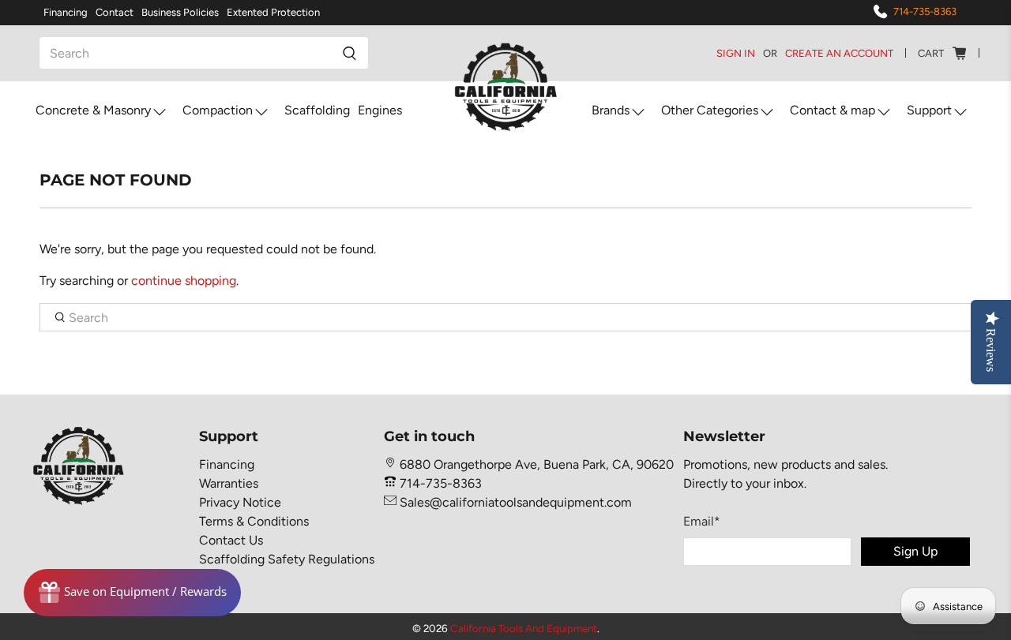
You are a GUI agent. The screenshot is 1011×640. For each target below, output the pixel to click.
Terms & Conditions (254, 521)
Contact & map (832, 110)
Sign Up (915, 551)
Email (701, 521)
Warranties (228, 483)
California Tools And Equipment (523, 628)
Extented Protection (273, 12)
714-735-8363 (925, 11)
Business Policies (180, 12)
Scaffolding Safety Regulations (286, 559)
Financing (65, 12)
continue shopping (183, 280)
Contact (114, 12)
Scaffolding (317, 110)
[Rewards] (132, 592)
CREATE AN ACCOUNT (839, 53)
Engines (380, 110)
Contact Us (231, 540)
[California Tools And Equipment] (506, 88)
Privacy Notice (240, 502)
